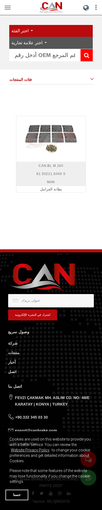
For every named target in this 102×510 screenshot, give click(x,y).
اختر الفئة (20, 30)
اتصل (12, 371)
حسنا (17, 495)
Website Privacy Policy (30, 450)
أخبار (12, 362)
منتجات (14, 352)
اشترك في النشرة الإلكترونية (32, 315)
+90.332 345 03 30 (31, 417)
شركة (13, 343)
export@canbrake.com (36, 430)
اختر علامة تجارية (27, 42)
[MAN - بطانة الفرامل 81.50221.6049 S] (51, 139)
